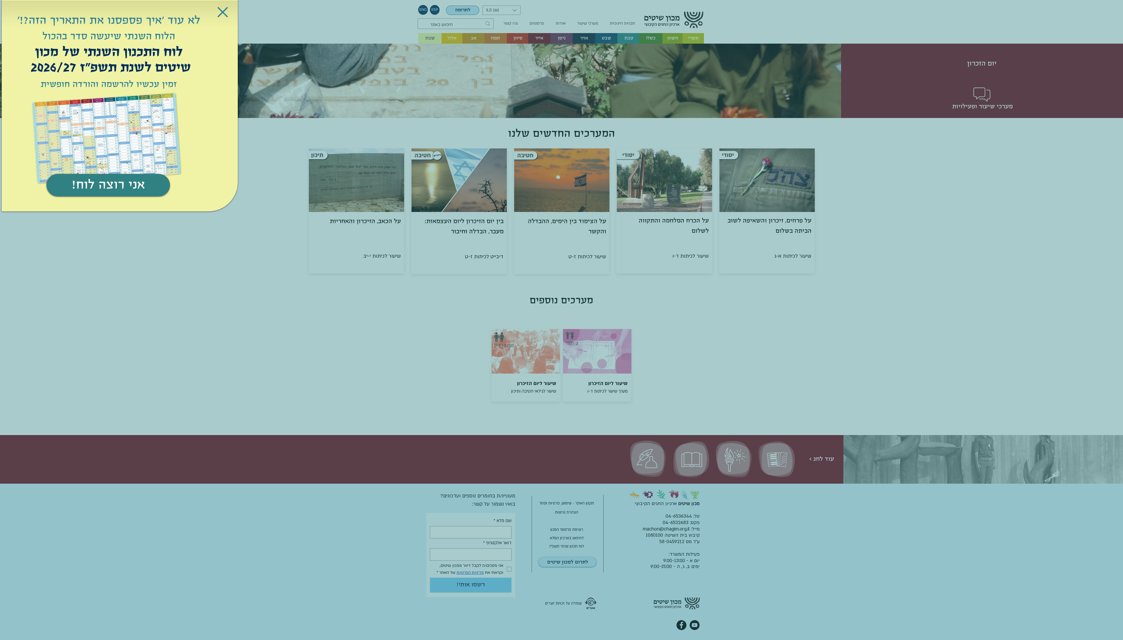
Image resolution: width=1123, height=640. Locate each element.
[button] (223, 12)
